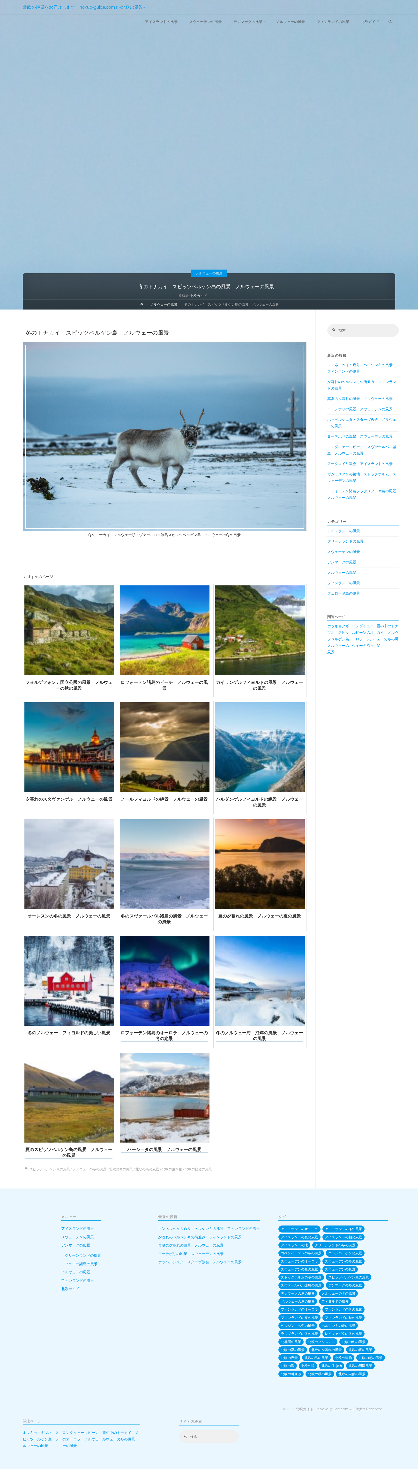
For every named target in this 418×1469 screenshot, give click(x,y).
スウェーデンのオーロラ (299, 1261)
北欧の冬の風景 (121, 1169)
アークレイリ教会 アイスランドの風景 (360, 464)
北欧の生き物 (172, 1169)
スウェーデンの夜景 (340, 1269)
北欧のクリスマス (321, 1342)
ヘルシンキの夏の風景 (338, 1326)
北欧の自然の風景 (198, 1169)
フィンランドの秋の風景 (343, 1318)
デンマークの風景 (341, 562)
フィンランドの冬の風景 (343, 1309)
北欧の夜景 (289, 1358)
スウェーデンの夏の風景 (299, 1269)
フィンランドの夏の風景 (299, 1318)
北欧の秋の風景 (320, 1374)
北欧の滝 (308, 1366)
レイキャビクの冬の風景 (343, 1334)
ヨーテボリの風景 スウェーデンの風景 (360, 409)
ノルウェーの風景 (209, 273)
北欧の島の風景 (147, 1169)
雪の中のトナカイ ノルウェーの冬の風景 (387, 636)
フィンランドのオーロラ (299, 1309)
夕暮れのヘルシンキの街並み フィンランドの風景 (200, 1237)
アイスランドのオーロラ (299, 1229)
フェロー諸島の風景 (343, 593)
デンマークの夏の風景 (298, 1293)
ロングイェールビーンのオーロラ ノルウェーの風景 (363, 636)
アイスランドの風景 (343, 531)
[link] (390, 22)
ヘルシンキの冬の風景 (298, 1326)
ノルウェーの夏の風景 (298, 1301)
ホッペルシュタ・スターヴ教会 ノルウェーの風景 (200, 1262)
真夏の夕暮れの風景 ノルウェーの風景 (360, 399)
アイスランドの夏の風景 (299, 1237)
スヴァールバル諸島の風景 (301, 1285)
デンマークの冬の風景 (345, 1285)
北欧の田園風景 (360, 1366)
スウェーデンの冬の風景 (343, 1261)
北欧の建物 (343, 1358)
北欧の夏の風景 (293, 1350)
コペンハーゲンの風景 (345, 1253)
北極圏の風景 (291, 1342)
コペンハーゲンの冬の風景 (301, 1253)
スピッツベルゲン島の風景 (49, 1169)
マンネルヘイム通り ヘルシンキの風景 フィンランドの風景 (209, 1228)
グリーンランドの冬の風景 (335, 1245)
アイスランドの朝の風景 (343, 1237)
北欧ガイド (70, 1289)
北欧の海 (287, 1366)
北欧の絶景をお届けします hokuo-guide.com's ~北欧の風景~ (84, 7)
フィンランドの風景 (343, 583)
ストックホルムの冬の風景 (301, 1277)
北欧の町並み (291, 1374)
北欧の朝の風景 (370, 1358)
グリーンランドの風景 (345, 541)
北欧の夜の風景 (360, 1350)
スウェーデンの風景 (343, 552)
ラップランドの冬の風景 (299, 1334)
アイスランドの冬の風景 (343, 1229)
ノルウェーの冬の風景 (89, 1169)
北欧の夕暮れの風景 (326, 1350)
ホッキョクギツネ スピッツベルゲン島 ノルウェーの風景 (338, 639)
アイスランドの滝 (294, 1245)
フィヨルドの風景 (335, 1301)
